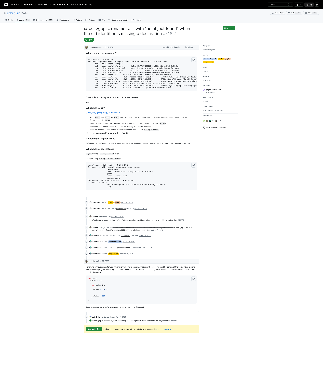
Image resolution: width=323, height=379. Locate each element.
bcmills (92, 47)
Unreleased (121, 208)
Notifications (279, 13)
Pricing (88, 4)
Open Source (59, 4)
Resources (43, 4)
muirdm (92, 261)
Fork (295, 13)
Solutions (29, 4)
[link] (95, 202)
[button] (193, 60)
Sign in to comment (163, 329)
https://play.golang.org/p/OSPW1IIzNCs (103, 113)
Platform (15, 4)
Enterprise (76, 4)
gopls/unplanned (123, 247)
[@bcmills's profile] (86, 47)
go (18, 13)
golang (11, 13)
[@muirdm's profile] (86, 261)
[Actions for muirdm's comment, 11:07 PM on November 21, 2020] (196, 261)
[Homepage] (6, 5)
